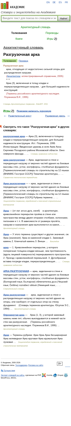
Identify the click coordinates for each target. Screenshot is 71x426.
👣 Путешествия (8, 371)
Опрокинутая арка (13, 315)
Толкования (19, 33)
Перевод (23, 60)
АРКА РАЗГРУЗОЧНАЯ (16, 271)
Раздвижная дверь (55, 115)
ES (60, 2)
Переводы (52, 33)
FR (66, 2)
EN (48, 2)
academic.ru (13, 5)
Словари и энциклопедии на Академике (28, 12)
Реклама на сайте (35, 365)
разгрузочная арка (14, 136)
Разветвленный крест (19, 115)
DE (54, 2)
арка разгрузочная (14, 160)
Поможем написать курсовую (34, 111)
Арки (6, 335)
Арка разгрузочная (14, 183)
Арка (6, 210)
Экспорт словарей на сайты (12, 375)
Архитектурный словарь (35, 27)
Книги (19, 38)
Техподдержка (21, 365)
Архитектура (13, 76)
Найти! (63, 18)
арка (6, 247)
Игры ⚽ (52, 38)
